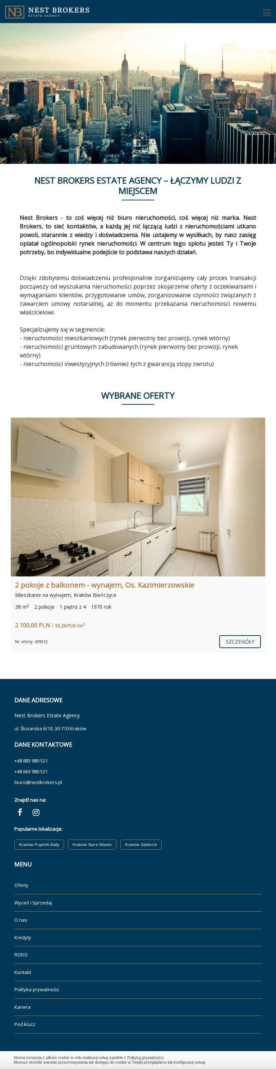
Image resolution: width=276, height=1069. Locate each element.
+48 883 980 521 (31, 760)
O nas (20, 920)
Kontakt (22, 972)
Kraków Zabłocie (141, 844)
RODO (21, 954)
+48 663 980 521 (31, 771)
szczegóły (240, 641)
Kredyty (22, 937)
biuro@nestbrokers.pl (38, 782)
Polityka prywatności (36, 989)
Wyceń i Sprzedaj (33, 902)
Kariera (22, 1007)
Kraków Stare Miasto (92, 844)
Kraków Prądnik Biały (39, 844)
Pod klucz (24, 1024)
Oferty (21, 885)
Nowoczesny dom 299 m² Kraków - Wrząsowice (94, 585)
